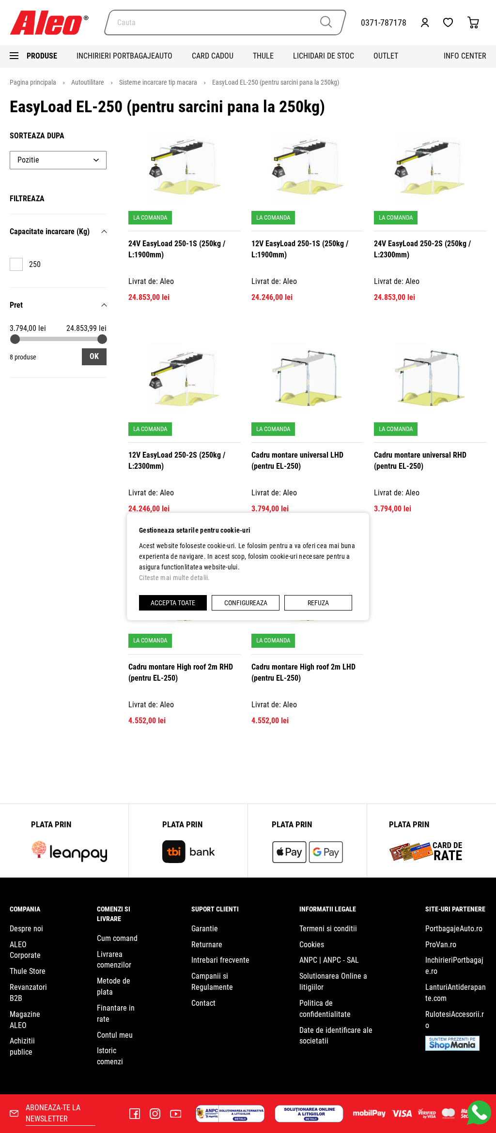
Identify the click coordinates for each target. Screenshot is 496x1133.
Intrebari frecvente (220, 960)
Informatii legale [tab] (327, 909)
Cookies (311, 944)
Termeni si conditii (328, 928)
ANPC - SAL (341, 960)
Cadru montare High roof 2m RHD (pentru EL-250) (180, 672)
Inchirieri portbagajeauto (124, 55)
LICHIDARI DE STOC (323, 55)
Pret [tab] (16, 305)
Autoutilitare (88, 82)
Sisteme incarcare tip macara (159, 82)
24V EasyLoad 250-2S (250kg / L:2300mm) (422, 249)
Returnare (206, 944)
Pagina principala (34, 82)
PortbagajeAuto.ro (453, 928)
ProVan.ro (440, 944)
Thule (263, 55)
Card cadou (212, 55)
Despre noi (26, 928)
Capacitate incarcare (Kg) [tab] (50, 231)
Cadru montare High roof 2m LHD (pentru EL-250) (303, 672)
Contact (203, 1003)
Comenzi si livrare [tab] (113, 914)
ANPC (308, 960)
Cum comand (117, 938)
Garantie (204, 928)
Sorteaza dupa (37, 135)
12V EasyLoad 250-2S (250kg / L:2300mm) (176, 460)
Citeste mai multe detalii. (174, 577)
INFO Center (465, 55)
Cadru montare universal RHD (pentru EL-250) (420, 460)
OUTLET (385, 55)
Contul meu (115, 1035)
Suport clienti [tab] (215, 909)
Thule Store (28, 971)
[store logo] (53, 22)
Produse (42, 55)
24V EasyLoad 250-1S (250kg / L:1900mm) (176, 249)
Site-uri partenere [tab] (455, 909)
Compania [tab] (25, 909)
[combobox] (225, 22)
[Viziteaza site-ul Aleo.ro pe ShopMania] (452, 1048)
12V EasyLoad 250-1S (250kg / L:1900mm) (299, 249)
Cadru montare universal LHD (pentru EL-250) (297, 460)
